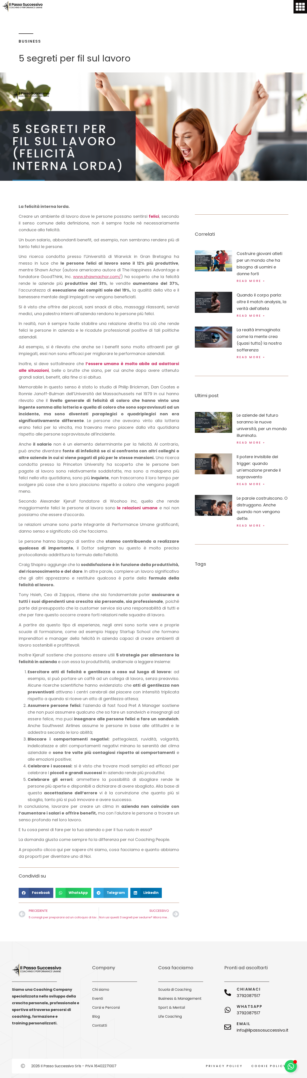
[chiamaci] (227, 992)
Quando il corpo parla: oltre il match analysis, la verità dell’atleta (261, 301)
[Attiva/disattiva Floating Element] (291, 1066)
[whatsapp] (227, 1009)
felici (154, 216)
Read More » (251, 281)
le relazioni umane (136, 508)
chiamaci (249, 989)
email (244, 1023)
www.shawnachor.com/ (97, 276)
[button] (36, 893)
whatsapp (249, 1006)
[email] (227, 1027)
